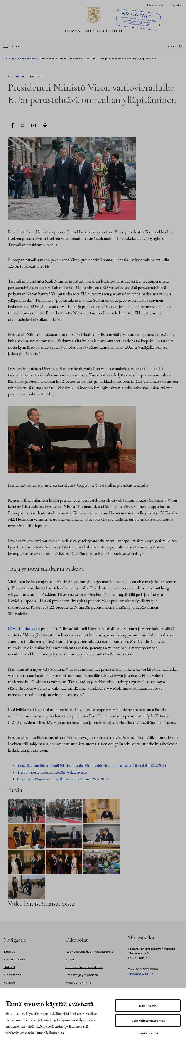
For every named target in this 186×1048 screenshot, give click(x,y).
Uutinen (17, 76)
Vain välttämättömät (148, 1020)
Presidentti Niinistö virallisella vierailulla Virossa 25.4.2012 (62, 779)
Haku (172, 46)
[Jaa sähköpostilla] (33, 125)
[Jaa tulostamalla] (45, 125)
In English (176, 4)
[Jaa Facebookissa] (12, 125)
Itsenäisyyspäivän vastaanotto (89, 952)
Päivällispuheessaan (24, 628)
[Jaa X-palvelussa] (22, 125)
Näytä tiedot (147, 1033)
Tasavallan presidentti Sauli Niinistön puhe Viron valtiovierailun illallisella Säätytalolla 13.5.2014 (92, 765)
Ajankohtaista (26, 58)
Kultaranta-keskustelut (84, 967)
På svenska (155, 4)
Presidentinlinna (78, 982)
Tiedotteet (12, 975)
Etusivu (8, 58)
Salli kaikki (148, 1005)
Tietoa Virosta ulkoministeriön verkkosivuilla (52, 772)
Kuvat (69, 959)
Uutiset (9, 967)
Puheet (9, 982)
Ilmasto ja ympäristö (81, 975)
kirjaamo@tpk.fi (140, 974)
